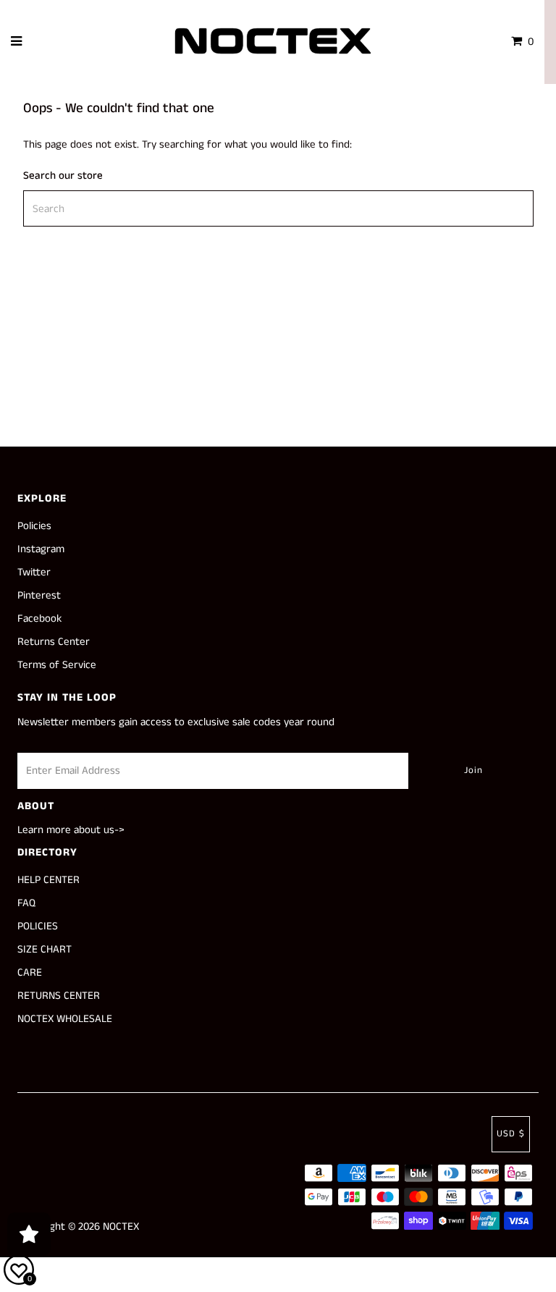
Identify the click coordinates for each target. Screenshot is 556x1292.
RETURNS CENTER (58, 995)
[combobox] (278, 208)
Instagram (40, 549)
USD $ (511, 1134)
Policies (34, 525)
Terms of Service (56, 664)
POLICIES (37, 926)
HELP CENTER (48, 879)
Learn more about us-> (71, 829)
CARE (29, 972)
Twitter (34, 572)
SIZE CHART (44, 949)
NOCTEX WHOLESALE (64, 1018)
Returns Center (53, 641)
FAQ (26, 903)
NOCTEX (121, 1226)
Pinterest (39, 595)
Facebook (39, 618)
